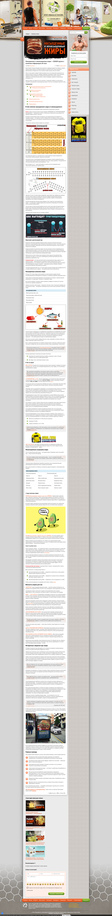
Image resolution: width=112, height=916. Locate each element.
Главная (25, 28)
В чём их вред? (36, 91)
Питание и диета (63, 65)
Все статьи (42, 28)
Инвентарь (74, 105)
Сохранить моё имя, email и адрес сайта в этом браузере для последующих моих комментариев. (44, 889)
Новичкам (63, 28)
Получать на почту (78, 62)
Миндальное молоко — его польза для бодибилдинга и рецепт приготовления (35, 858)
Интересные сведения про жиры (36, 101)
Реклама (70, 28)
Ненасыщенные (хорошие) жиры (36, 94)
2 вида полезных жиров (37, 95)
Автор (30, 28)
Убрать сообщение (66, 915)
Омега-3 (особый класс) (41, 96)
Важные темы (75, 92)
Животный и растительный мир (39, 87)
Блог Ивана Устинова (53, 15)
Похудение (74, 98)
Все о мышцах (75, 82)
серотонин (46, 552)
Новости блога (75, 112)
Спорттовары (77, 28)
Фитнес (73, 102)
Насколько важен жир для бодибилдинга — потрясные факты (34, 812)
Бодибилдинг (75, 95)
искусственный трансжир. (45, 347)
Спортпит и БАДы (76, 88)
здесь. (51, 381)
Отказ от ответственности (74, 904)
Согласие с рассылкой (73, 903)
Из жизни (74, 108)
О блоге (35, 28)
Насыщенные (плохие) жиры (35, 90)
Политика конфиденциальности (75, 907)
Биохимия (74, 75)
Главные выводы (33, 104)
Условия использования (73, 905)
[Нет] (70, 915)
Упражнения (74, 79)
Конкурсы (55, 28)
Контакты (49, 28)
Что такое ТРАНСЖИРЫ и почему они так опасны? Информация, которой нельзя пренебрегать (35, 844)
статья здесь (30, 603)
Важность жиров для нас (34, 99)
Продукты (85, 28)
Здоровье (74, 72)
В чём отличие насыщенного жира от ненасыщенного (40, 86)
